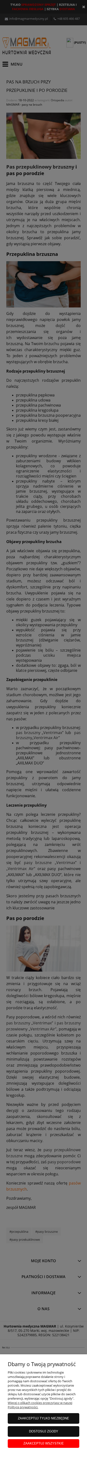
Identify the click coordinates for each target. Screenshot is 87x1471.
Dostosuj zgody (43, 1431)
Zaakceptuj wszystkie (43, 1443)
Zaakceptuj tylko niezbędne (43, 1418)
